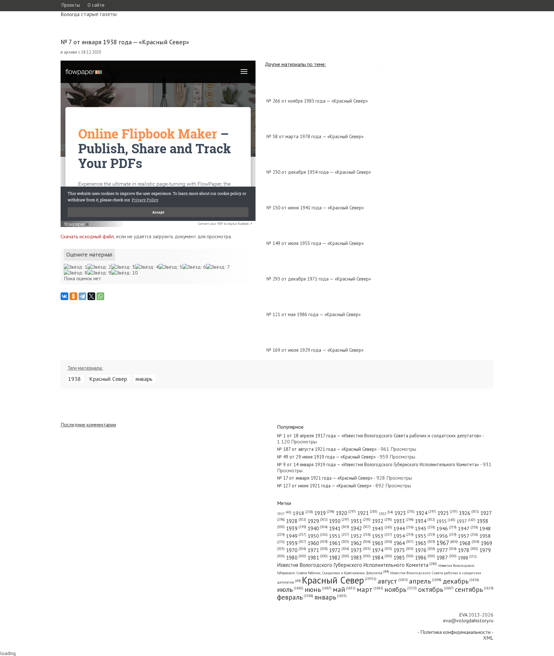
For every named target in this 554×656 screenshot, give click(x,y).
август (393, 580)
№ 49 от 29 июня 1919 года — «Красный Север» (326, 457)
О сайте (96, 5)
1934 (425, 521)
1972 (339, 550)
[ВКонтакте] (64, 296)
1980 (296, 557)
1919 (324, 513)
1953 (382, 536)
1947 (468, 528)
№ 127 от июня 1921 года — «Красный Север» (324, 486)
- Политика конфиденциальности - (455, 632)
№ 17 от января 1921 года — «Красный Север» (325, 478)
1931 (360, 521)
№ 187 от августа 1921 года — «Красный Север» (327, 449)
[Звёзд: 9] (99, 272)
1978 (468, 550)
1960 (317, 543)
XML (488, 638)
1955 (425, 536)
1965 (425, 543)
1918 (303, 513)
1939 (296, 528)
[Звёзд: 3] (123, 267)
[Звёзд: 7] (218, 267)
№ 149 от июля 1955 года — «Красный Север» (315, 243)
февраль (295, 597)
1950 (317, 535)
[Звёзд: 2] (99, 267)
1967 (447, 543)
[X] (91, 296)
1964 (403, 543)
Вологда (70, 14)
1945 (425, 528)
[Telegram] (82, 296)
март (370, 589)
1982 (339, 557)
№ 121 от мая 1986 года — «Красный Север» (313, 314)
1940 (317, 528)
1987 (446, 557)
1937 (466, 521)
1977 (446, 550)
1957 (468, 536)
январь (143, 379)
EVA (463, 614)
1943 (382, 528)
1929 (317, 521)
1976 (425, 550)
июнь (318, 589)
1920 (346, 513)
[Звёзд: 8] (76, 272)
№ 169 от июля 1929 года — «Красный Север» (315, 350)
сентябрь (474, 589)
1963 (382, 543)
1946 (446, 528)
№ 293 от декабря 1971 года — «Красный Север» (318, 279)
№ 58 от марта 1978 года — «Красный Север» (315, 136)
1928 (296, 521)
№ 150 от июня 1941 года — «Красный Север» (315, 208)
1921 (367, 513)
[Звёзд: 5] (170, 267)
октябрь (436, 589)
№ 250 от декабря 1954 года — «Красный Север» (318, 172)
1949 (296, 536)
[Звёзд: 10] (124, 272)
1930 (339, 521)
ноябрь (400, 589)
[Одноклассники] (73, 296)
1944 (403, 528)
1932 (382, 521)
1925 (447, 513)
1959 (296, 543)
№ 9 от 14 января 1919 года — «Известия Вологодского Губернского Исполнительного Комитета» (378, 464)
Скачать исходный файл (87, 236)
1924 (426, 513)
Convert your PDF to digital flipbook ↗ (225, 224)
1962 (360, 543)
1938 (74, 379)
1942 (360, 528)
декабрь (461, 580)
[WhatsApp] (100, 296)
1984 (382, 557)
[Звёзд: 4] (147, 267)
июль (290, 589)
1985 (403, 557)
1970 (296, 550)
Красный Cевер (108, 379)
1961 (339, 543)
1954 (403, 536)
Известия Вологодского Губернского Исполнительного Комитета (357, 564)
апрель (425, 580)
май (344, 589)
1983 (360, 557)
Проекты (70, 5)
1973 (360, 550)
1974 (382, 550)
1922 (386, 513)
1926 (469, 513)
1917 (284, 513)
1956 (446, 536)
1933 (403, 521)
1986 (425, 557)
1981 (317, 557)
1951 (339, 536)
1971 (317, 550)
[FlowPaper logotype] (77, 225)
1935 (445, 521)
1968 (469, 543)
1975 (403, 550)
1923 (404, 513)
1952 (360, 536)
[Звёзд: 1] (76, 267)
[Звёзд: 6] (194, 267)
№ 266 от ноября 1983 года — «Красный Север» (317, 101)
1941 (339, 528)
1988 (467, 558)
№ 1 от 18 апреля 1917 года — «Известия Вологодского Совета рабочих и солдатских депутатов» (379, 436)
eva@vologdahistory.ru (468, 620)
